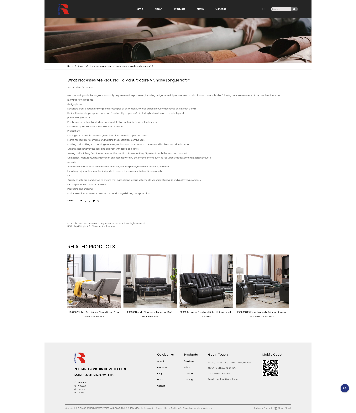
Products (179, 9)
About (158, 9)
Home (139, 9)
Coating (188, 379)
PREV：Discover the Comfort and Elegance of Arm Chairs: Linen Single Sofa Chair (106, 223)
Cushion (184, 13)
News (200, 9)
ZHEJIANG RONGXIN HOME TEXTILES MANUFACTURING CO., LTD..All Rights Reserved (115, 408)
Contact (220, 9)
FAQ (165, 13)
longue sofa (100, 95)
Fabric (187, 367)
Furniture (189, 361)
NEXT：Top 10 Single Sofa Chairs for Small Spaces (91, 226)
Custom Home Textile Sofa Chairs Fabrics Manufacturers (184, 408)
